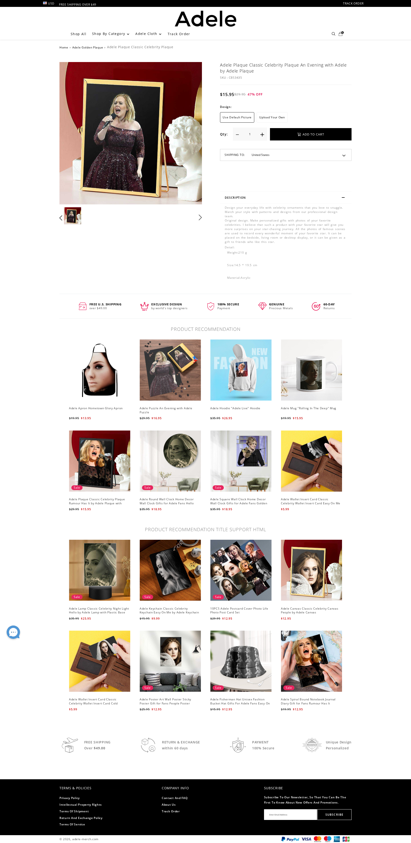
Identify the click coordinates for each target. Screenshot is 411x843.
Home (63, 47)
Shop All (78, 34)
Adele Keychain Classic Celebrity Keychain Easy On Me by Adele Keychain (169, 611)
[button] (70, 132)
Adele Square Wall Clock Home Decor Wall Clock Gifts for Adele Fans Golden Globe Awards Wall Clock (238, 503)
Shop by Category (109, 33)
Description (235, 198)
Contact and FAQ (175, 798)
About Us (169, 805)
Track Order (179, 34)
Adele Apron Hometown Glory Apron (96, 408)
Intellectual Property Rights (80, 805)
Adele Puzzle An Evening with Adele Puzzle (166, 410)
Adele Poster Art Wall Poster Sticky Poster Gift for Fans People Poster (165, 701)
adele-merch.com (85, 839)
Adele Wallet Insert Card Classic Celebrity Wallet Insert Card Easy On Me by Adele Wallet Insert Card (310, 503)
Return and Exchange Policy (81, 818)
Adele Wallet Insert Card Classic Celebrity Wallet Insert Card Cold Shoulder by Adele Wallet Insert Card (96, 703)
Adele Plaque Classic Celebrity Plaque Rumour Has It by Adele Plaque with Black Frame (97, 503)
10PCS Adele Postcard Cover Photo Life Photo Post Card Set (239, 611)
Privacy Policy (69, 798)
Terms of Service (72, 824)
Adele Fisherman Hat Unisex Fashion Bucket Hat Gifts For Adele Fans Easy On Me (240, 703)
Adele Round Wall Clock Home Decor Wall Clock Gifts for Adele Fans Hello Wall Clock (167, 503)
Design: (225, 107)
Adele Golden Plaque (87, 47)
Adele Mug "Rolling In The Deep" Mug (308, 408)
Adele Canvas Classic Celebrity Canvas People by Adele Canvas (309, 611)
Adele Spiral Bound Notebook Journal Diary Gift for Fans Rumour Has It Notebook (308, 703)
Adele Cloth (147, 33)
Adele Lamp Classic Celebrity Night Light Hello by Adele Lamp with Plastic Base (99, 611)
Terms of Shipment (74, 811)
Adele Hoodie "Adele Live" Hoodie (235, 408)
